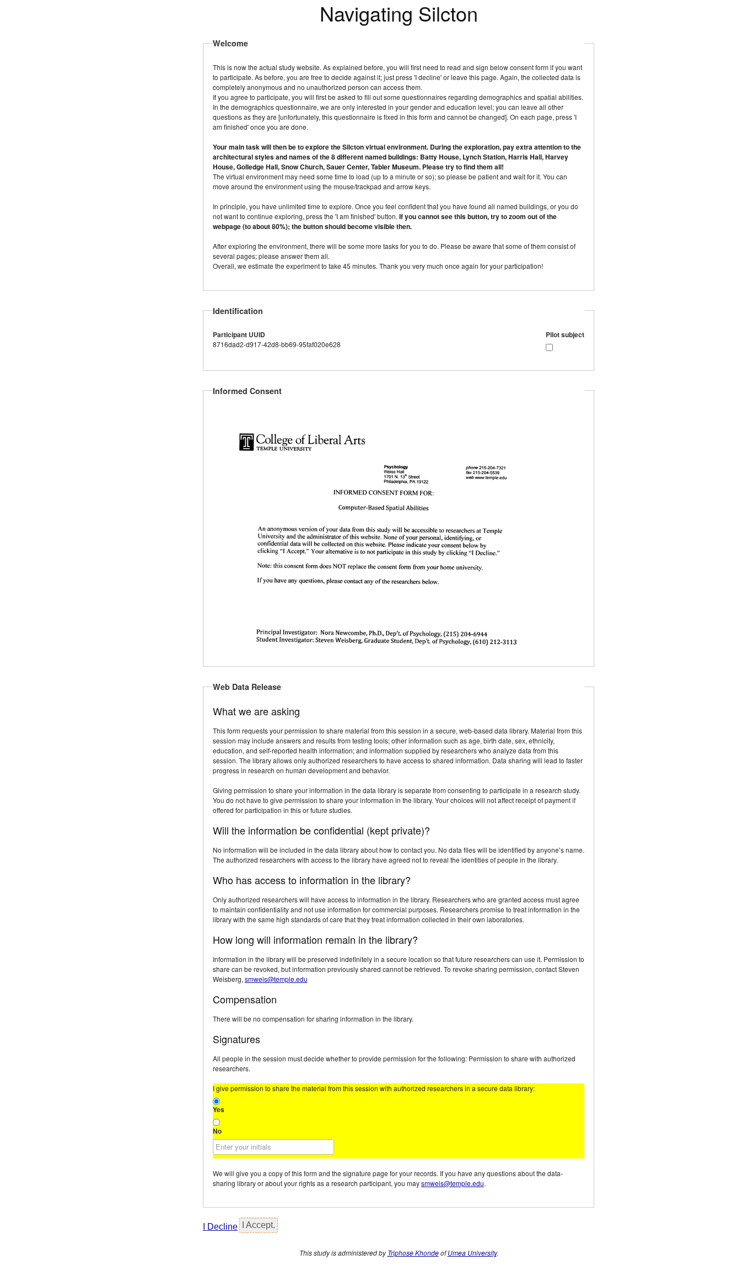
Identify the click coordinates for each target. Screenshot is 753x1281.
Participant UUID (239, 334)
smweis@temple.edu (276, 979)
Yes (218, 1109)
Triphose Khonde (413, 1252)
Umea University (472, 1252)
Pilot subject (565, 334)
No (217, 1131)
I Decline (220, 1226)
